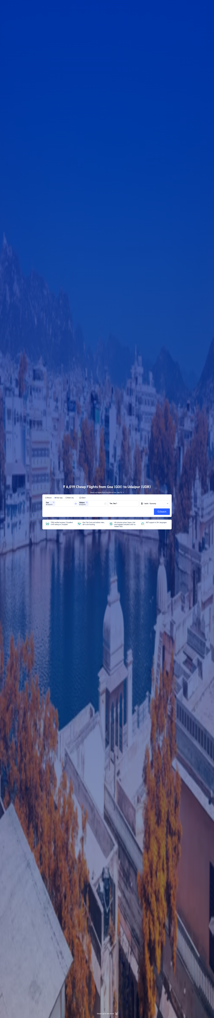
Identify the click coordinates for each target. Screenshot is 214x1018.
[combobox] (56, 503)
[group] (59, 503)
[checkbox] (82, 498)
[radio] (48, 498)
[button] (196, 4)
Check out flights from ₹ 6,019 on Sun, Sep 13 (106, 492)
